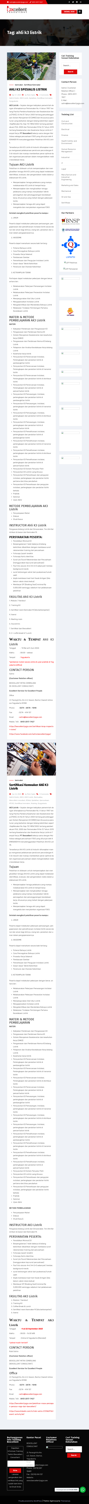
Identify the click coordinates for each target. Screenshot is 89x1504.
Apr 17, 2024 (16, 95)
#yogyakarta (13, 101)
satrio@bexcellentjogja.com (30, 717)
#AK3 (22, 797)
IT (62, 163)
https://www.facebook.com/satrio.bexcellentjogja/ (30, 734)
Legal (63, 169)
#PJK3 (11, 803)
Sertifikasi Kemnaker (32, 85)
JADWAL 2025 (69, 12)
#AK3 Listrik (24, 98)
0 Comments (44, 794)
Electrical (65, 129)
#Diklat (28, 800)
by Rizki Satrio (30, 95)
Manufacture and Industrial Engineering (68, 177)
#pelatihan (32, 98)
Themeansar (65, 1501)
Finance (64, 135)
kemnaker (19, 85)
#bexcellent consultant (17, 800)
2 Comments (44, 95)
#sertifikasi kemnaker (44, 98)
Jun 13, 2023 (16, 794)
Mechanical (66, 191)
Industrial (65, 157)
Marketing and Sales (69, 185)
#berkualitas (38, 797)
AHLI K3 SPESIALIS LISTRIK (28, 89)
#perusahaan (44, 800)
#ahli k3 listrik (14, 98)
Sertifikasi (65, 203)
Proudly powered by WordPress (30, 1501)
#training (34, 803)
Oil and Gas (66, 197)
